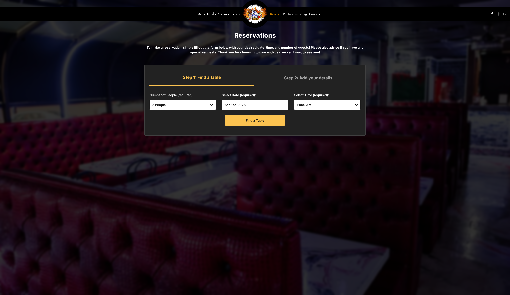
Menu (201, 14)
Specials (223, 14)
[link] (255, 14)
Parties (288, 14)
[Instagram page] (498, 14)
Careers (314, 14)
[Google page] (505, 14)
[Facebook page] (492, 14)
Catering (301, 14)
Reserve (275, 14)
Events (235, 14)
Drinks (211, 14)
